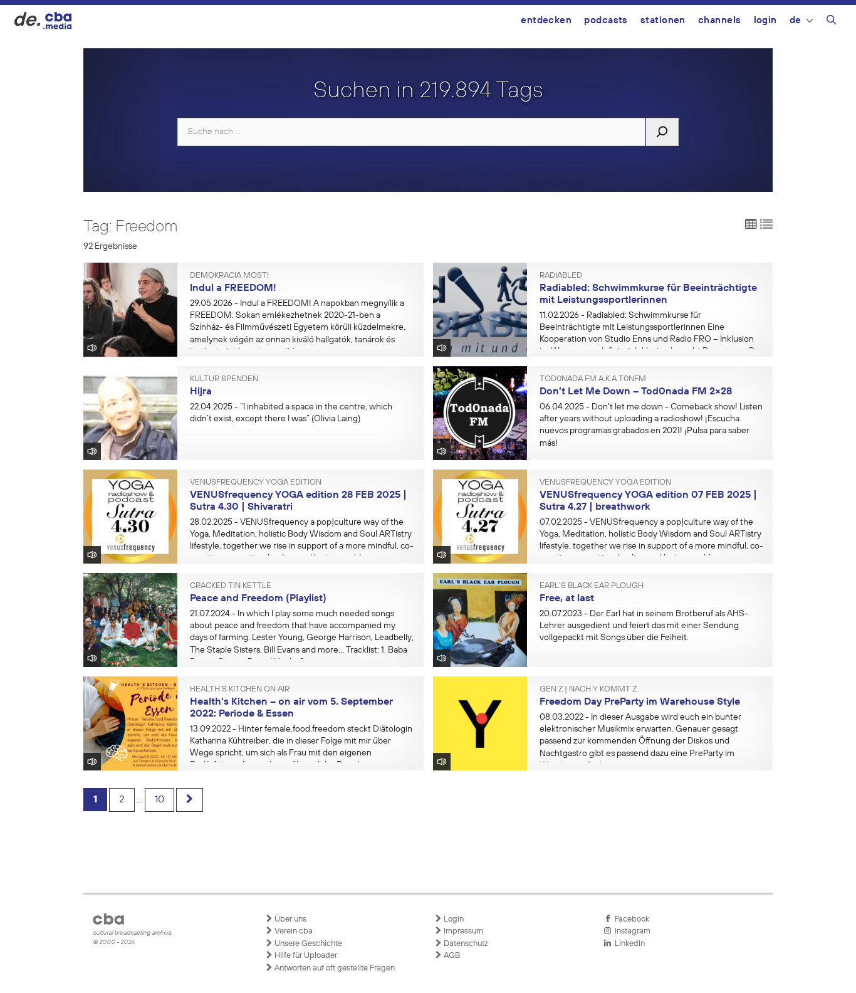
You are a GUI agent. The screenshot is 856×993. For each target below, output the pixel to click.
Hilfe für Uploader (305, 956)
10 (159, 800)
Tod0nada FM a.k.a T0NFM (593, 379)
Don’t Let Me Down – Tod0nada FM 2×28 (636, 392)
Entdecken (546, 20)
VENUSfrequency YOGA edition (255, 482)
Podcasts (606, 20)
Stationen (663, 20)
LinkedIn (628, 944)
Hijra (201, 392)
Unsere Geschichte (307, 944)
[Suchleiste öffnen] (831, 22)
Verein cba (293, 931)
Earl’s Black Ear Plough (592, 586)
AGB (451, 956)
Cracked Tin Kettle (230, 586)
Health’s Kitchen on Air (240, 689)
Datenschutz (465, 944)
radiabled (561, 276)
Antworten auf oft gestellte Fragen (334, 968)
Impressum (462, 931)
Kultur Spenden (224, 379)
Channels (719, 20)
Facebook (630, 919)
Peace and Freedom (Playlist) (258, 599)
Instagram (630, 931)
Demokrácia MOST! (229, 276)
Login (765, 20)
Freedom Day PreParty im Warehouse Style (640, 702)
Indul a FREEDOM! (233, 288)
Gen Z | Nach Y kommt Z (588, 689)
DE (795, 20)
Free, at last (567, 599)
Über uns (289, 919)
